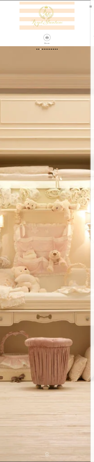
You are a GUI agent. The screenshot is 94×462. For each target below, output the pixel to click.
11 (57, 49)
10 (55, 49)
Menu (91, 6)
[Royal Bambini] (47, 32)
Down (47, 454)
